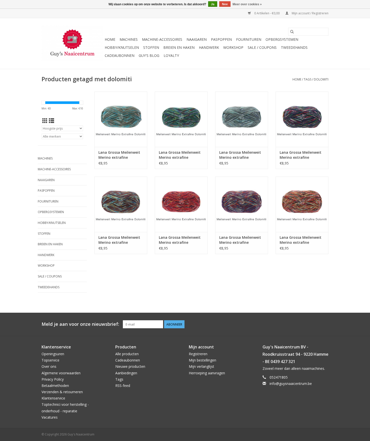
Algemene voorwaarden (61, 373)
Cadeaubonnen (119, 55)
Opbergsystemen (282, 39)
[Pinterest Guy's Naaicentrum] (315, 324)
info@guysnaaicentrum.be (291, 383)
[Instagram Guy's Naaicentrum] (324, 324)
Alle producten (127, 353)
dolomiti (321, 79)
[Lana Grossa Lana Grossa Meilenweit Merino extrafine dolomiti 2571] (181, 119)
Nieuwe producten (130, 366)
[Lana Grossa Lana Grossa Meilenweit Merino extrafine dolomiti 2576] (120, 119)
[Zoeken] (292, 32)
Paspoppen (221, 39)
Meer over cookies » (247, 4)
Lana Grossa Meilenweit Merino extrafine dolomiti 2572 (300, 155)
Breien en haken (179, 47)
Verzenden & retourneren (62, 391)
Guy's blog (149, 55)
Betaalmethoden (55, 385)
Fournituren (248, 39)
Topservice (50, 360)
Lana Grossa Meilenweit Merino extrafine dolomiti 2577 (300, 240)
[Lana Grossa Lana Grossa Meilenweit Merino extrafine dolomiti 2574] (181, 204)
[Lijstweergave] (51, 120)
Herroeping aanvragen (207, 373)
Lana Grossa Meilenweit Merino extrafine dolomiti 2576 (119, 155)
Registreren (198, 353)
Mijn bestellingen (202, 360)
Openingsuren (53, 353)
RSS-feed (122, 385)
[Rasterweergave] (45, 120)
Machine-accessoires (162, 39)
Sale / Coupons (262, 47)
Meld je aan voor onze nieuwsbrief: (80, 324)
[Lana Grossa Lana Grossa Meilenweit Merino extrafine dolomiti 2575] (120, 204)
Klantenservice (53, 398)
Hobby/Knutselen (122, 47)
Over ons (49, 366)
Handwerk (209, 47)
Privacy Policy (53, 379)
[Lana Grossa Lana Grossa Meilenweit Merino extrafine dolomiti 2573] (241, 119)
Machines (129, 39)
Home (110, 39)
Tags (307, 79)
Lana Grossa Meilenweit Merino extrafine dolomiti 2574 (180, 240)
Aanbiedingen (126, 373)
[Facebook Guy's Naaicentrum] (306, 324)
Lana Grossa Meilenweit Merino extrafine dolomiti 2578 (240, 240)
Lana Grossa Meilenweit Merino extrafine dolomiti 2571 (180, 155)
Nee (225, 4)
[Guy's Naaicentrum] (72, 43)
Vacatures (50, 417)
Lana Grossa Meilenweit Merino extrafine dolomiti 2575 (119, 240)
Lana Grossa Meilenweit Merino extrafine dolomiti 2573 (240, 155)
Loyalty (171, 55)
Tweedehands (294, 47)
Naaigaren (197, 39)
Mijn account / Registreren (309, 13)
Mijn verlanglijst (201, 366)
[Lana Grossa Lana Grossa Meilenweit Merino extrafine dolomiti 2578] (241, 204)
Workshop (233, 47)
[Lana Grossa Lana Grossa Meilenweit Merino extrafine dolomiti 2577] (302, 204)
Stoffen (151, 47)
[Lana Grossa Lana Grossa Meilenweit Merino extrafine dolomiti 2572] (302, 119)
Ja (212, 4)
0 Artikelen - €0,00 (266, 13)
